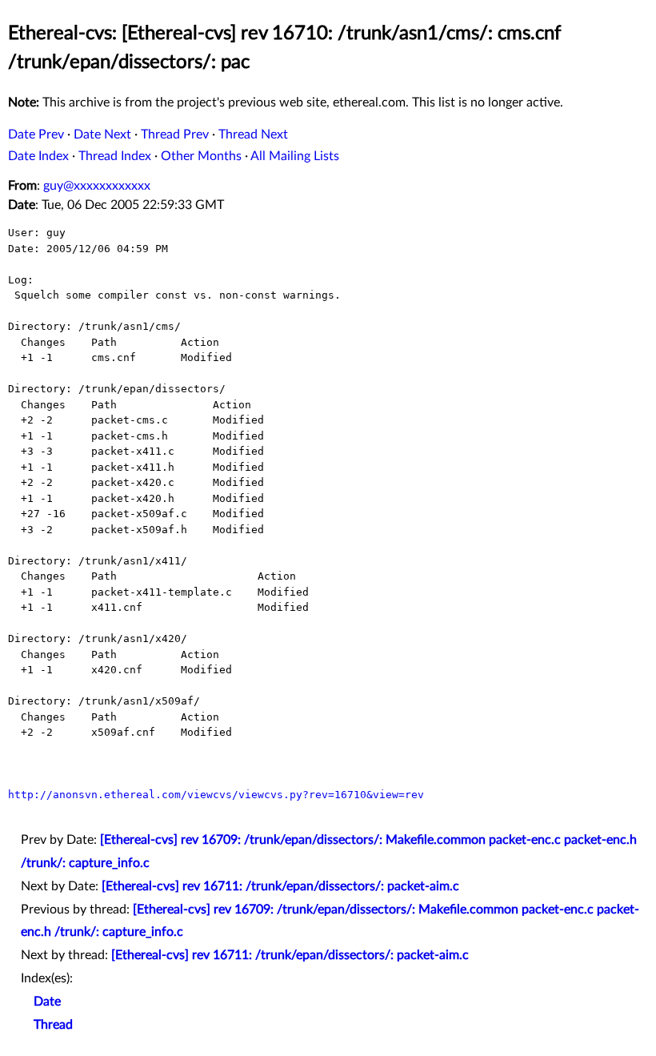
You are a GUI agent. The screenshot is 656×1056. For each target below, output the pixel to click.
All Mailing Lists (294, 156)
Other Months (201, 156)
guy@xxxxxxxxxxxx (96, 185)
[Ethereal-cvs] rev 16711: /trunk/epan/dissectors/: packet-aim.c (280, 886)
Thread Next (253, 134)
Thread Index (114, 156)
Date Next (102, 134)
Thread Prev (175, 134)
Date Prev (36, 134)
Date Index (38, 156)
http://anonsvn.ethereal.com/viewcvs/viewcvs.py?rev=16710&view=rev (216, 795)
